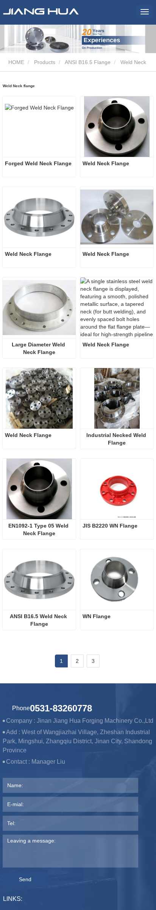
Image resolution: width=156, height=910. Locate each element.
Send (25, 879)
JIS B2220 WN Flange (110, 526)
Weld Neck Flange (106, 163)
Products (44, 62)
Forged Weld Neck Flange (38, 163)
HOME (15, 62)
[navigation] (144, 11)
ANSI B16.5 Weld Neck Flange (39, 620)
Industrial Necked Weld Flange (117, 439)
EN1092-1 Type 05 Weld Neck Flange (39, 529)
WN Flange (97, 616)
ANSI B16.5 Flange (88, 62)
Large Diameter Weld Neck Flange (39, 348)
